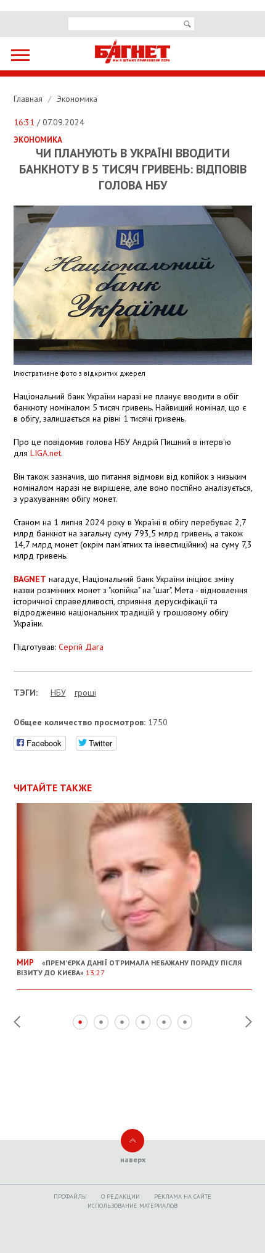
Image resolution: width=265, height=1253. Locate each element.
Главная (29, 98)
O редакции (120, 1197)
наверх (132, 1159)
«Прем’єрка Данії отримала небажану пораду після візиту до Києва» (129, 967)
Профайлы (70, 1197)
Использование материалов (132, 1206)
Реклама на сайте (182, 1197)
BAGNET (30, 579)
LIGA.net (45, 453)
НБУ (58, 692)
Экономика (77, 98)
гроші (85, 692)
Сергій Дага (81, 646)
